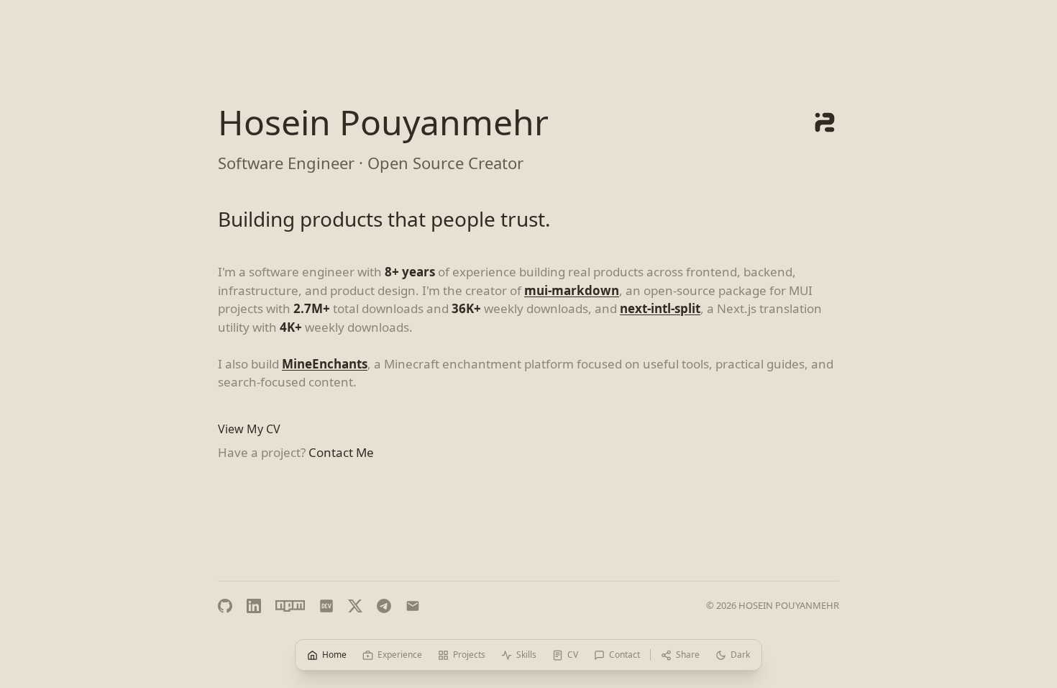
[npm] (290, 606)
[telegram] (384, 606)
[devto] (326, 606)
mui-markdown (571, 290)
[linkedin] (254, 606)
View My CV (249, 429)
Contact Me (341, 452)
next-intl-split (660, 308)
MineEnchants (324, 364)
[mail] (413, 606)
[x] (355, 606)
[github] (225, 606)
